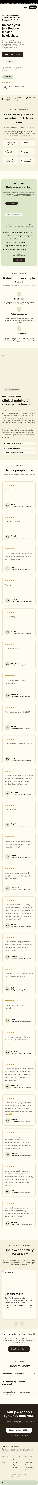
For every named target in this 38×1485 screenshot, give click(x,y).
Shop (3, 1462)
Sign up (15, 1462)
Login (14, 1460)
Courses (4, 1460)
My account (16, 1465)
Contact (15, 1467)
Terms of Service (30, 1460)
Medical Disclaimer (30, 1465)
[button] (16, 1323)
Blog (3, 1465)
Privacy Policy (29, 1462)
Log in (25, 7)
